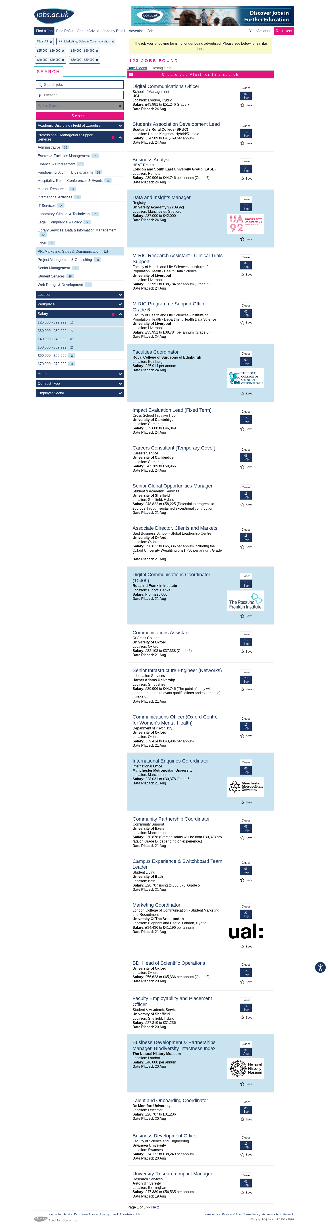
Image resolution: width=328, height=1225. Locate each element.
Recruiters (284, 31)
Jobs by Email (114, 31)
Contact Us (69, 1220)
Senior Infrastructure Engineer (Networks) (177, 670)
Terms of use (211, 1214)
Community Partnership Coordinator (171, 819)
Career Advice (88, 31)
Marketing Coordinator (156, 905)
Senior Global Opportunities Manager (172, 486)
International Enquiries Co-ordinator (171, 761)
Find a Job (44, 31)
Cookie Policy (251, 1214)
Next (155, 1207)
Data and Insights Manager (162, 197)
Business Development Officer (165, 1136)
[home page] (54, 16)
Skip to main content (18, 4)
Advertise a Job (141, 31)
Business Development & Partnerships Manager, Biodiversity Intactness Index (174, 1045)
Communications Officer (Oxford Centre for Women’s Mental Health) (175, 720)
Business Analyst (151, 159)
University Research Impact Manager (172, 1174)
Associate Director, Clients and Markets (175, 528)
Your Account (259, 31)
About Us (55, 1220)
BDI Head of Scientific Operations (169, 963)
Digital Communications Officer (166, 86)
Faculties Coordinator (156, 352)
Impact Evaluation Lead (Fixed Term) (172, 410)
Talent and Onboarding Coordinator (170, 1100)
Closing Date (161, 68)
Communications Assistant (161, 632)
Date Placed (137, 68)
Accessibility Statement (277, 1214)
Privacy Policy (231, 1214)
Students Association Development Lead (176, 124)
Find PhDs (64, 31)
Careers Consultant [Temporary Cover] (174, 448)
